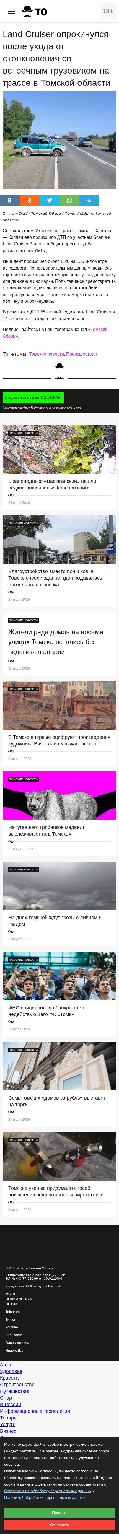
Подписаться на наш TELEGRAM (33, 397)
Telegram (13, 1312)
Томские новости (46, 354)
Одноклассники (18, 1343)
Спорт (7, 1398)
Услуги (7, 1424)
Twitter (10, 1319)
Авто (5, 1364)
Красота (9, 1378)
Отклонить (59, 1525)
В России (10, 1404)
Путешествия (15, 1391)
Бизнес (8, 1431)
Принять (59, 1512)
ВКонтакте (14, 1335)
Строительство (17, 1384)
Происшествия (81, 354)
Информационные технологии (35, 1411)
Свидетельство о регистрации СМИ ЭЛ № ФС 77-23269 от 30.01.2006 (36, 1277)
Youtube (12, 1327)
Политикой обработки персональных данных (45, 1497)
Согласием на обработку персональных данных (47, 1491)
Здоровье (11, 1371)
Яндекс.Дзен (15, 1350)
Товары (8, 1418)
